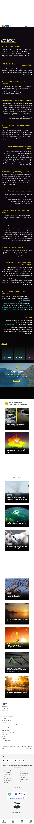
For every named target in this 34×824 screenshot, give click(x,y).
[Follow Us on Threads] (19, 761)
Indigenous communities (11, 307)
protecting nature (20, 302)
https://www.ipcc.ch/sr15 (10, 324)
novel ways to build (26, 307)
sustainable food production (10, 304)
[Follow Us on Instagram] (7, 761)
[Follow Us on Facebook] (4, 761)
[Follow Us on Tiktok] (15, 761)
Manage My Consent (7, 716)
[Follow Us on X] (23, 761)
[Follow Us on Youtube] (11, 761)
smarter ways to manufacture (11, 309)
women (28, 305)
